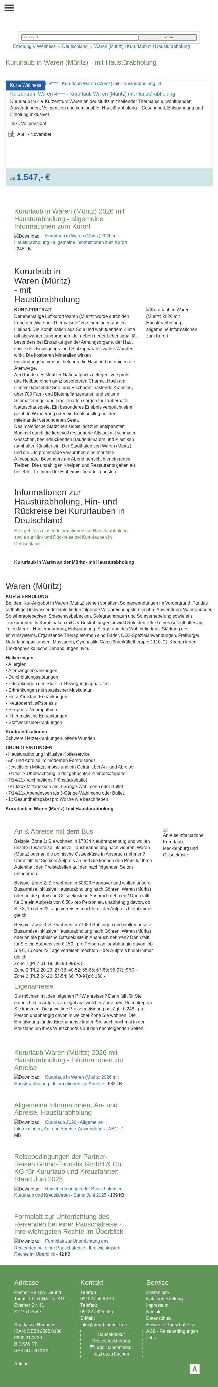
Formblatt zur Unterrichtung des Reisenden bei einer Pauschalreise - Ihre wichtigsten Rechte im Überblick (67, 1248)
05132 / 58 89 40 (97, 1298)
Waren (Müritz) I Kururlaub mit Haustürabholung (142, 46)
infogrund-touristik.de (103, 1324)
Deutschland (75, 46)
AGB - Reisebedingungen (172, 1331)
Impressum (157, 1305)
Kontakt (154, 1311)
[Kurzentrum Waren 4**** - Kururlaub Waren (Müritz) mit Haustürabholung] (84, 83)
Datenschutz (158, 1318)
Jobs (151, 1337)
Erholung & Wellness (34, 46)
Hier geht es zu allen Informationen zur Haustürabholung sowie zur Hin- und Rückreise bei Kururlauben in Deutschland (71, 537)
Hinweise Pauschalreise (170, 1324)
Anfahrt (21, 1363)
